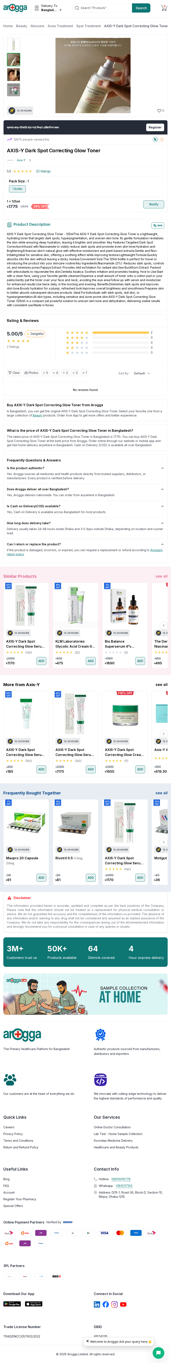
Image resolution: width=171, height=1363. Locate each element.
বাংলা (159, 225)
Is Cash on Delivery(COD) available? (33, 506)
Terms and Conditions (18, 1140)
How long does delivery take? (28, 523)
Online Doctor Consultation (112, 1127)
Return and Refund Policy (20, 1147)
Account (9, 1192)
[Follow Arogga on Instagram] (114, 1304)
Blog (6, 1179)
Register (155, 127)
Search (141, 8)
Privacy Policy (13, 1134)
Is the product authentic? (25, 468)
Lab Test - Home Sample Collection (118, 1134)
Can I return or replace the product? (34, 544)
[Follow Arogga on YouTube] (123, 1304)
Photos (33, 372)
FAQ (6, 1186)
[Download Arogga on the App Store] (34, 1304)
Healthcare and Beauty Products (116, 1147)
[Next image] (158, 75)
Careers (8, 1127)
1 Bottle (17, 189)
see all (162, 576)
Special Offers (13, 1206)
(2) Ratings (43, 171)
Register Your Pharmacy (19, 1199)
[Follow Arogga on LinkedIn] (97, 1304)
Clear (16, 372)
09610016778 (121, 1179)
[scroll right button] (164, 625)
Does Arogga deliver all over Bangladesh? (38, 489)
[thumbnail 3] (13, 74)
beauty (37, 415)
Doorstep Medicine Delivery (113, 1140)
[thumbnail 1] (13, 44)
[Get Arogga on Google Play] (12, 1304)
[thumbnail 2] (13, 59)
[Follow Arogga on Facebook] (106, 1304)
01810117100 (124, 1186)
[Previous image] (27, 75)
